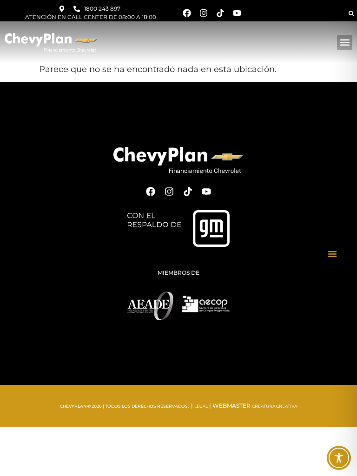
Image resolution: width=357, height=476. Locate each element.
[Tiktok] (220, 13)
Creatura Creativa (274, 406)
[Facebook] (186, 13)
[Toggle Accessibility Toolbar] (339, 458)
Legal (201, 406)
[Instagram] (203, 13)
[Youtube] (237, 13)
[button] (351, 13)
